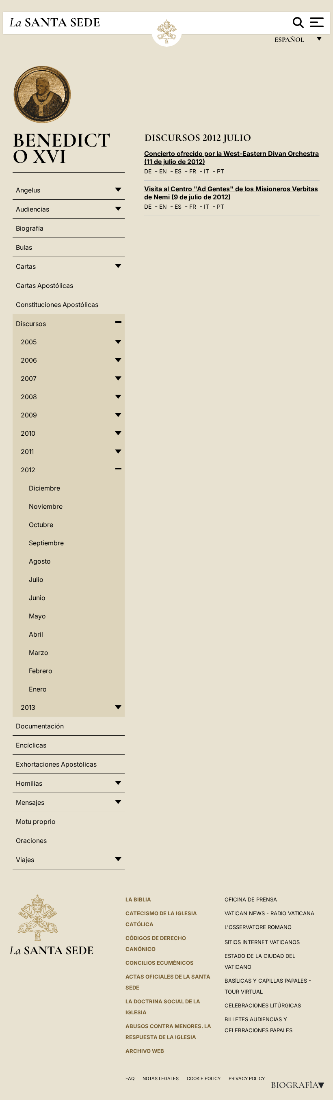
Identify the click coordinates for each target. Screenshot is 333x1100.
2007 (29, 378)
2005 (29, 342)
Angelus (28, 190)
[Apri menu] (316, 22)
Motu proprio (36, 821)
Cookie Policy (204, 1078)
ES (178, 171)
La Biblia (138, 899)
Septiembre (46, 543)
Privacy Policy (247, 1078)
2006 (29, 360)
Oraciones (31, 840)
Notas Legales (161, 1078)
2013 (28, 707)
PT (220, 171)
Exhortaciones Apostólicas (56, 764)
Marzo (38, 652)
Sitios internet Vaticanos (262, 942)
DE (147, 171)
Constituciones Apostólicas (57, 304)
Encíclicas (31, 745)
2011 (27, 451)
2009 (29, 415)
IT (206, 171)
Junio (37, 598)
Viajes (25, 860)
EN (163, 171)
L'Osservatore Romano (258, 927)
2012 (28, 470)
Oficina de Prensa (251, 899)
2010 (28, 433)
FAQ (129, 1078)
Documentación (40, 726)
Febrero (40, 671)
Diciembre (44, 488)
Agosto (40, 561)
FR (192, 171)
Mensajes (30, 802)
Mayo (37, 616)
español (292, 41)
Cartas (26, 266)
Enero (38, 689)
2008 (29, 397)
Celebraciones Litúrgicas (263, 1005)
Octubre (41, 525)
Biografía (300, 1085)
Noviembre (46, 506)
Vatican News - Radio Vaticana (269, 913)
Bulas (24, 247)
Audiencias (32, 209)
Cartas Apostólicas (44, 285)
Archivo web (144, 1051)
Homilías (29, 783)
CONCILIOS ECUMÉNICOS (159, 963)
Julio (36, 579)
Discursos (31, 324)
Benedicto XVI (61, 148)
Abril (36, 634)
